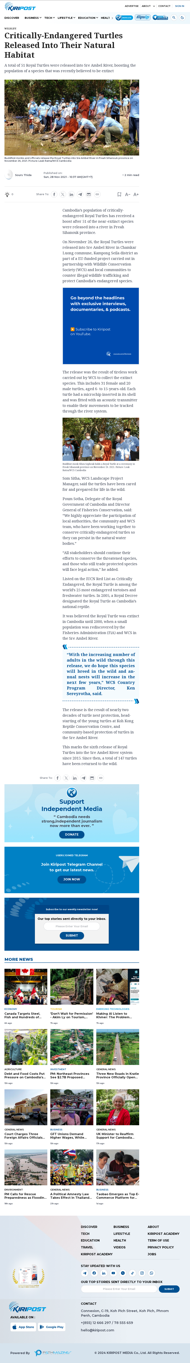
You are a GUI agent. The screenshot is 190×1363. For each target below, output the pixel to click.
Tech (48, 18)
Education (86, 18)
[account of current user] (174, 17)
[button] (119, 194)
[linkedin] (71, 194)
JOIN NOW (71, 879)
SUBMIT (72, 935)
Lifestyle (65, 18)
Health (106, 18)
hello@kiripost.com (97, 1330)
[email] (88, 194)
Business (32, 18)
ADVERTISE (132, 6)
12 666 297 (102, 1323)
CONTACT (164, 6)
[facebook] (54, 194)
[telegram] (80, 194)
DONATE (71, 834)
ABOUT (146, 6)
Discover (11, 18)
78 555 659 (123, 1323)
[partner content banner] (101, 326)
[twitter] (62, 194)
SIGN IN (179, 6)
